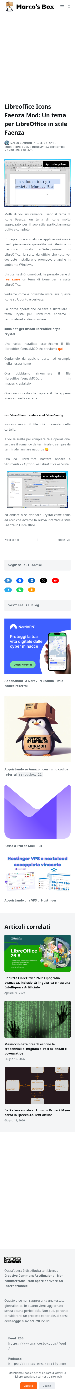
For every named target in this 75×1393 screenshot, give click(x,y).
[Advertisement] (37, 53)
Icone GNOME (22, 147)
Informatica (40, 147)
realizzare (12, 279)
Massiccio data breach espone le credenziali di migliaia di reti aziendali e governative (35, 1048)
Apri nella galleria (55, 164)
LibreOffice (57, 147)
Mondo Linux (13, 150)
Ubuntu (28, 150)
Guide (8, 147)
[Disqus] (37, 1188)
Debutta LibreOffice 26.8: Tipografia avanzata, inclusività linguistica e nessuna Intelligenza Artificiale (37, 982)
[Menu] (62, 6)
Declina (47, 1385)
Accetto (28, 1385)
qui (60, 349)
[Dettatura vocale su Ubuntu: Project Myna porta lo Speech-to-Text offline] (37, 1085)
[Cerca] (69, 6)
